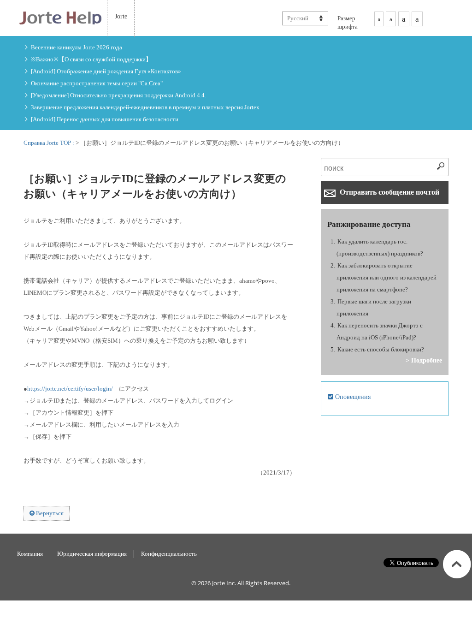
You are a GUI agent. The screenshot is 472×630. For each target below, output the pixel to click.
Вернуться (49, 513)
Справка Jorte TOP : (50, 142)
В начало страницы (457, 564)
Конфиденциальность (169, 553)
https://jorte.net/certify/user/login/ (70, 388)
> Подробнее (424, 360)
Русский (297, 18)
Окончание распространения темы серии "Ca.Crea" (97, 83)
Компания (30, 553)
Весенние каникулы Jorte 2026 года (76, 47)
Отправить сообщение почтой (388, 192)
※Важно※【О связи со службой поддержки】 (91, 59)
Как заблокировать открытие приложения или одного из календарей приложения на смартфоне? (386, 277)
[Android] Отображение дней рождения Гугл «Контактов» (106, 71)
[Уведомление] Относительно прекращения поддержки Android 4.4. (118, 95)
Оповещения (352, 396)
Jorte (121, 16)
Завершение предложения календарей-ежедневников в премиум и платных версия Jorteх (145, 107)
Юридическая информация (92, 553)
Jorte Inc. (224, 583)
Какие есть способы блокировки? (380, 349)
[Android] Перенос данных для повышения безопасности (104, 119)
